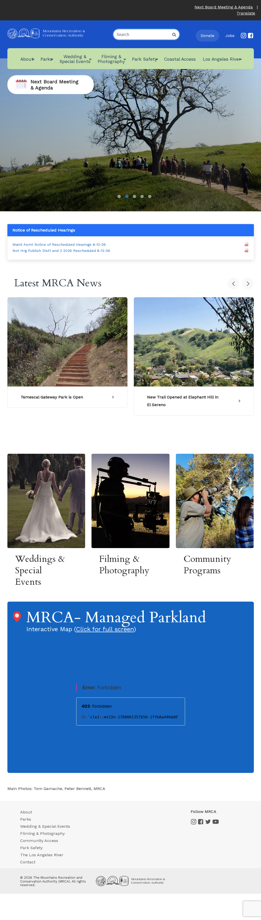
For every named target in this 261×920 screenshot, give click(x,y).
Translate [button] (246, 13)
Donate (207, 35)
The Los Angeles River (41, 854)
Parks (25, 819)
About (26, 812)
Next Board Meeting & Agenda (223, 7)
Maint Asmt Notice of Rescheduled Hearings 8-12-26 (59, 244)
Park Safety (31, 847)
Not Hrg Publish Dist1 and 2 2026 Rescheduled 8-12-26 (61, 251)
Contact (27, 862)
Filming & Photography (42, 833)
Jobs (229, 35)
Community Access (39, 840)
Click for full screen (105, 629)
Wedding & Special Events (45, 826)
